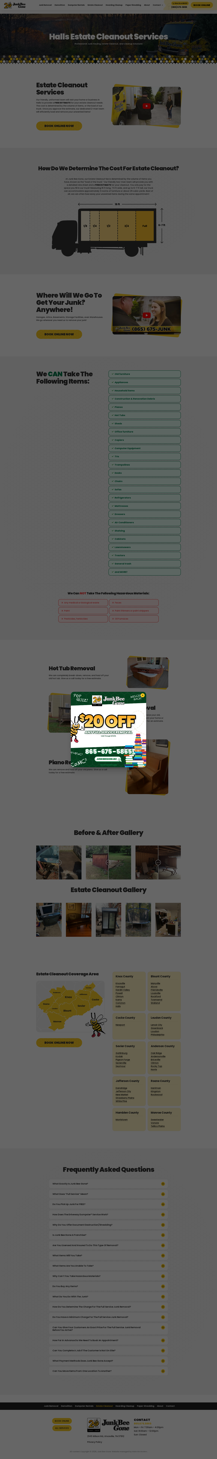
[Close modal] (143, 695)
